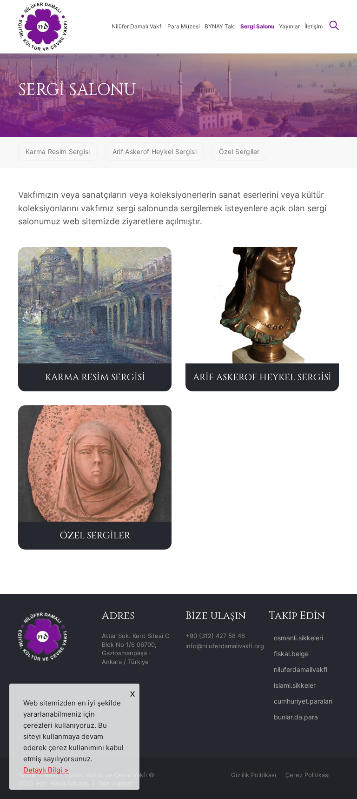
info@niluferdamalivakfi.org (224, 646)
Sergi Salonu (257, 26)
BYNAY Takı (220, 26)
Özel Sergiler (239, 151)
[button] (334, 26)
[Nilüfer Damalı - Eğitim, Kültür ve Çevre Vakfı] (42, 25)
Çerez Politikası (307, 775)
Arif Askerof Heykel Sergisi (154, 151)
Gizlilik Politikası (253, 775)
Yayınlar (289, 26)
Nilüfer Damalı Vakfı (137, 26)
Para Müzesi (183, 26)
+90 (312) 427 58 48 (215, 635)
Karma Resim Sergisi (58, 151)
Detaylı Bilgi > (46, 769)
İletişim (313, 26)
